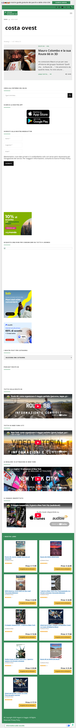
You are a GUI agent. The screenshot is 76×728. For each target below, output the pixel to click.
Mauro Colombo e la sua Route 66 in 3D (54, 52)
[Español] (9, 3)
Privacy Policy (15, 720)
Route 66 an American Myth (49, 659)
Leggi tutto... (43, 74)
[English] (2, 3)
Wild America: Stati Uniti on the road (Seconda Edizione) (18, 592)
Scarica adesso (61, 2)
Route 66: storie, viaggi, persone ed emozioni (17, 558)
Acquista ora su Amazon (27, 569)
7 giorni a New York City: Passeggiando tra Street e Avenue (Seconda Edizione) (55, 592)
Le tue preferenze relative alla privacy (46, 726)
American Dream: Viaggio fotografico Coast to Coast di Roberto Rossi (55, 626)
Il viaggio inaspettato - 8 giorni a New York (20, 625)
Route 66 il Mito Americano (49, 557)
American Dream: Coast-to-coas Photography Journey (16, 694)
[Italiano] (7, 3)
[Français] (4, 3)
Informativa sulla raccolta (15, 726)
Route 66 (41, 46)
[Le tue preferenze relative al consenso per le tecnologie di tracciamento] (73, 725)
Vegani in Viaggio (22, 717)
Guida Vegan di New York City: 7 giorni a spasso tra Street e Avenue (19, 660)
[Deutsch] (5, 3)
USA (48, 46)
